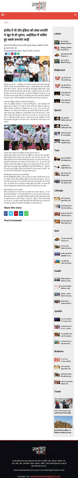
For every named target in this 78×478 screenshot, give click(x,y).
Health (57, 271)
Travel (57, 391)
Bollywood (59, 70)
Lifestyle (58, 190)
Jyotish (58, 311)
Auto (56, 230)
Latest (57, 33)
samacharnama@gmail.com (39, 476)
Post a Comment (13, 220)
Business (58, 351)
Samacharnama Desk (13, 51)
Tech (56, 150)
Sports (6, 22)
